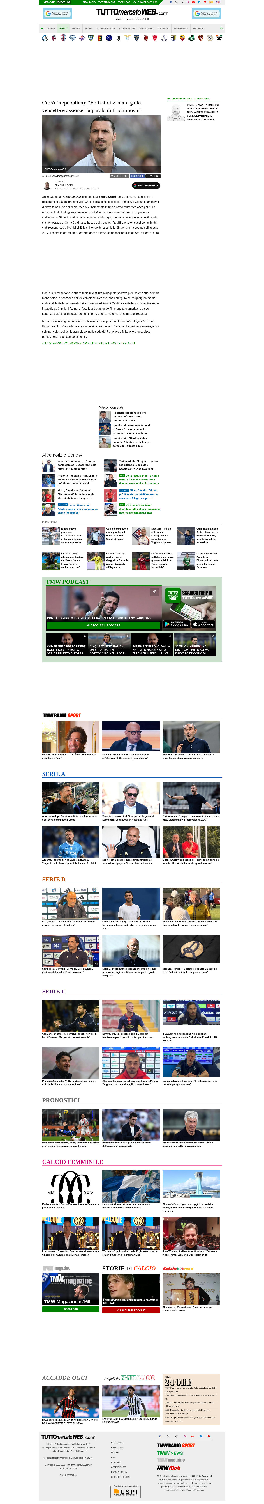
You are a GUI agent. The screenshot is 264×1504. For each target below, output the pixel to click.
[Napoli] (164, 38)
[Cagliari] (63, 38)
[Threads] (182, 2)
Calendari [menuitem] (163, 28)
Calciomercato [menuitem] (106, 28)
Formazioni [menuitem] (146, 28)
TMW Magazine (106, 2)
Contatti (116, 1462)
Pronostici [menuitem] (199, 28)
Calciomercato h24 (145, 2)
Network (49, 2)
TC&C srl (56, 1444)
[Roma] (182, 38)
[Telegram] (199, 2)
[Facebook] (170, 2)
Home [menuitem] (51, 28)
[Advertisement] (194, 240)
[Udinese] (210, 38)
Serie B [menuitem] (76, 28)
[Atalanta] (45, 38)
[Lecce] (136, 38)
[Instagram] (188, 2)
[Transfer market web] (218, 2)
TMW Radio (89, 2)
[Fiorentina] (81, 38)
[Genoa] (100, 38)
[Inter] (109, 38)
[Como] (72, 38)
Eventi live (63, 2)
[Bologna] (54, 38)
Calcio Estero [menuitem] (127, 28)
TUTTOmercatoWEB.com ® (79, 1465)
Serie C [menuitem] (89, 28)
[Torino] (200, 38)
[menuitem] (42, 28)
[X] (176, 2)
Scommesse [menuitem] (180, 28)
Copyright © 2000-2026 (55, 1465)
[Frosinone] (90, 38)
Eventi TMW (117, 1448)
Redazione (117, 1443)
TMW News (124, 2)
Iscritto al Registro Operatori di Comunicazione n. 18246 (68, 1458)
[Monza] (155, 38)
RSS (113, 1457)
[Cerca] (221, 28)
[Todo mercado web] (211, 2)
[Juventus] (118, 38)
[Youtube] (193, 2)
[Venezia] (219, 38)
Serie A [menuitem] (63, 28)
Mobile (115, 1453)
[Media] (204, 2)
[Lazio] (127, 38)
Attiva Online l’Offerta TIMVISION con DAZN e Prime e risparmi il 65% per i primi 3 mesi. (88, 343)
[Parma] (173, 38)
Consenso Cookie (121, 1477)
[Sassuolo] (191, 38)
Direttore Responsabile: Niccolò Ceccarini (68, 1451)
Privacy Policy (119, 1472)
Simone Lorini (64, 185)
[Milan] (145, 38)
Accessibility (118, 1467)
